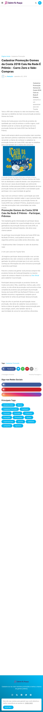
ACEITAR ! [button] (8, 707)
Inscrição (17, 413)
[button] (2, 3)
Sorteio (29, 417)
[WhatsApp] (23, 369)
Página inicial (6, 56)
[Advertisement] (21, 31)
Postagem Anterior (8, 374)
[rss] (17, 695)
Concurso (7, 413)
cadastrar (31, 421)
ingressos (18, 426)
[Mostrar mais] (36, 369)
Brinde (20, 405)
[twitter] (26, 695)
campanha (7, 426)
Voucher (20, 421)
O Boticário (28, 413)
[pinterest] (22, 390)
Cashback (25, 409)
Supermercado (8, 421)
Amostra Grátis (8, 405)
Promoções (18, 417)
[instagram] (22, 394)
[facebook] (22, 385)
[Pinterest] (27, 369)
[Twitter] (18, 369)
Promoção (7, 417)
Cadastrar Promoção (18, 56)
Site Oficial (35, 275)
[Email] (31, 369)
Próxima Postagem (34, 374)
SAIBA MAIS (29, 703)
